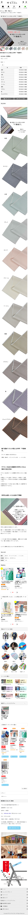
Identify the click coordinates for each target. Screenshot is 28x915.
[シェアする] (3, 65)
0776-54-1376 (7, 813)
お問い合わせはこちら (14, 828)
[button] (1, 2)
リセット (25, 703)
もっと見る (24, 788)
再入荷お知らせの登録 (23, 69)
